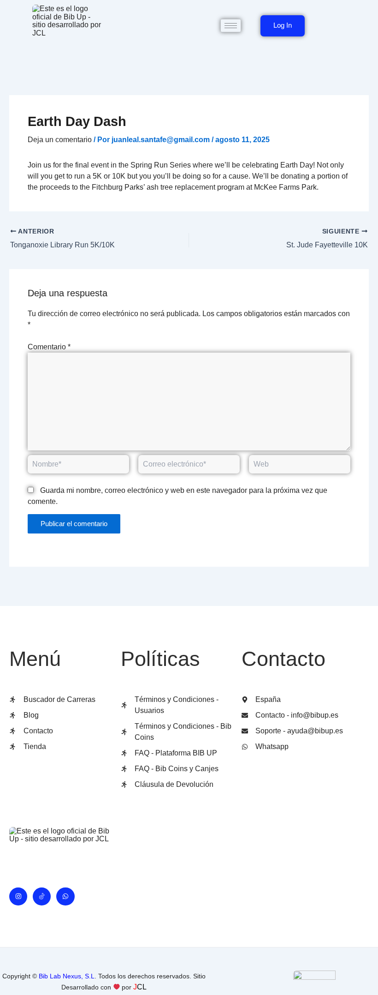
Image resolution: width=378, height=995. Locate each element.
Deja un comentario (60, 140)
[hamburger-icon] (230, 25)
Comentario (49, 347)
